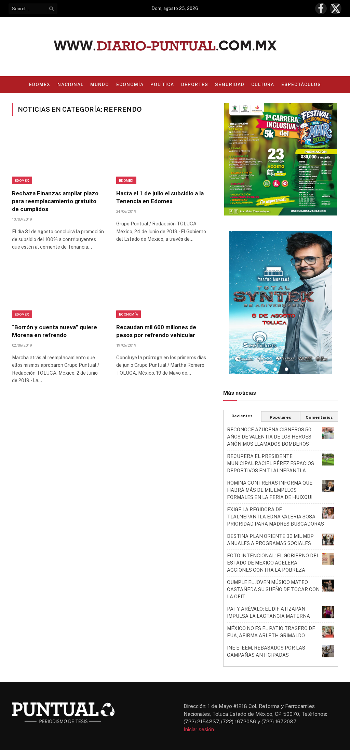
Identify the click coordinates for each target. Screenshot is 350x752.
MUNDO (99, 84)
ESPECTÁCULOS (301, 84)
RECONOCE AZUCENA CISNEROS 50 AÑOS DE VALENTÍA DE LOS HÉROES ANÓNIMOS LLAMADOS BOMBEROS (269, 437)
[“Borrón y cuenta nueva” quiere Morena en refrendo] (58, 290)
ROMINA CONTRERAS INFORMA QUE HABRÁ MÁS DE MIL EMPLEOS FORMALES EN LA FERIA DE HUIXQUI (269, 490)
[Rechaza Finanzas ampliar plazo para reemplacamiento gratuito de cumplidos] (58, 156)
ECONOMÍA (130, 84)
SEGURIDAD (229, 84)
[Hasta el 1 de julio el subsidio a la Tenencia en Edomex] (162, 156)
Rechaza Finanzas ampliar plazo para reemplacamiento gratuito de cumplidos (55, 201)
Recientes (242, 416)
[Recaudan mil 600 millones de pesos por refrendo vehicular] (162, 290)
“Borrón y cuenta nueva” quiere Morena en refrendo (54, 331)
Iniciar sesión (199, 729)
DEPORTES (194, 84)
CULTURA (262, 84)
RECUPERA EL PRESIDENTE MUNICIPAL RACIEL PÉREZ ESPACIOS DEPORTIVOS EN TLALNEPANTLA (270, 463)
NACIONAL (70, 84)
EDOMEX (39, 84)
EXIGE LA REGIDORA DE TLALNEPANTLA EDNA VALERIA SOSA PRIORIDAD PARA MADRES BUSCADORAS (275, 517)
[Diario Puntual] (175, 46)
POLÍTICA (162, 84)
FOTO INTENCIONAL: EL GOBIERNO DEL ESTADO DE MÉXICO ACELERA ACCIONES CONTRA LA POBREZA (273, 563)
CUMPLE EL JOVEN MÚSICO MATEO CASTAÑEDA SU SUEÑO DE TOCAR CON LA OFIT (273, 589)
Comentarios (319, 417)
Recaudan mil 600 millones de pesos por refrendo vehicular (156, 331)
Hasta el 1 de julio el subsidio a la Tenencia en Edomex (160, 197)
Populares (280, 417)
